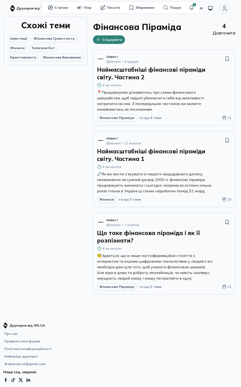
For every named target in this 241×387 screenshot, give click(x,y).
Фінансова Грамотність (54, 38)
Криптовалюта (23, 57)
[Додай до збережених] (227, 59)
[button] (191, 7)
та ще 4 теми (150, 118)
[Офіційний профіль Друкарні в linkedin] (28, 380)
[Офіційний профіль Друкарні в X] (20, 380)
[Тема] (210, 8)
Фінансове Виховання (62, 57)
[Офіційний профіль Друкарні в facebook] (5, 380)
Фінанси (17, 48)
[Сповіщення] (191, 7)
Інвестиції (18, 38)
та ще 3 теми (130, 199)
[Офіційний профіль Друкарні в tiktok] (13, 380)
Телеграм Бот (43, 48)
